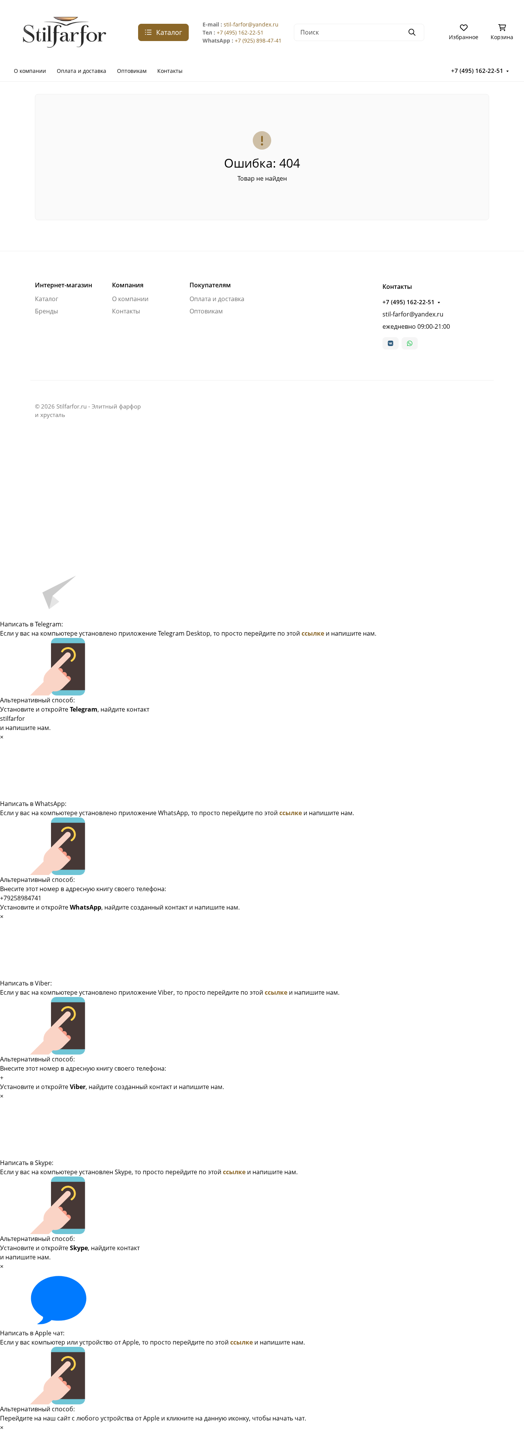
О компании (30, 70)
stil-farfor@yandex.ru (251, 24)
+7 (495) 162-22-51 (240, 32)
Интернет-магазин (63, 285)
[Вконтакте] (390, 343)
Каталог (46, 299)
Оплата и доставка (81, 70)
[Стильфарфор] (68, 32)
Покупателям (210, 285)
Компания (127, 285)
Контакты (170, 70)
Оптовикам (132, 70)
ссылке (313, 633)
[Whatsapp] (410, 343)
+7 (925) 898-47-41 (258, 40)
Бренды (46, 311)
